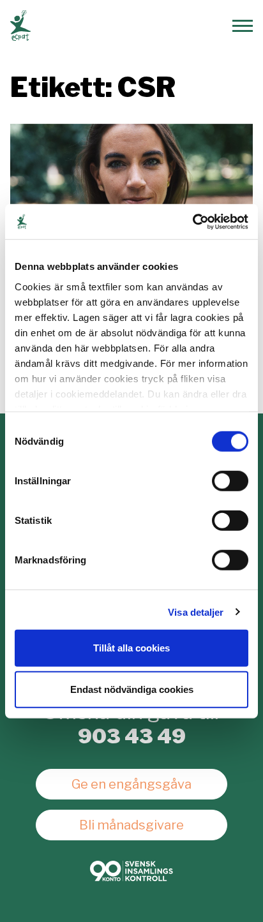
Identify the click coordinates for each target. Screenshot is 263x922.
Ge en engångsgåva (131, 784)
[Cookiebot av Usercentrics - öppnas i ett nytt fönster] (192, 221)
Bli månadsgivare (131, 825)
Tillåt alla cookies (131, 647)
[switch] (230, 481)
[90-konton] (131, 870)
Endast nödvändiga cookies (131, 689)
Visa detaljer (195, 611)
